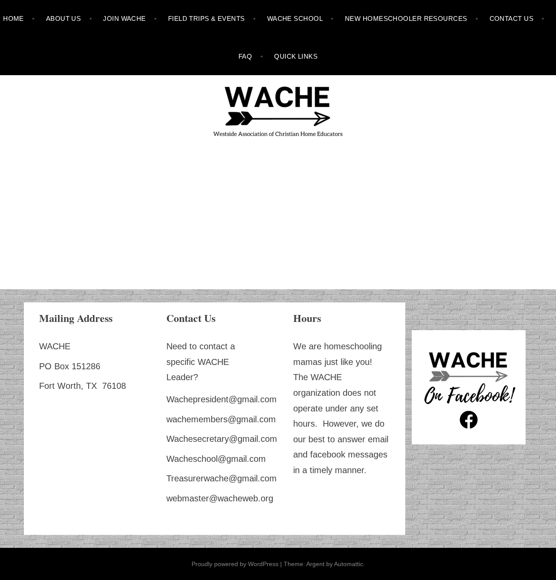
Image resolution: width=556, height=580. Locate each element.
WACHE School (295, 18)
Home (13, 18)
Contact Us (512, 18)
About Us (63, 18)
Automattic (348, 563)
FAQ (245, 56)
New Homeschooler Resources (406, 18)
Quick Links (296, 56)
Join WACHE (124, 18)
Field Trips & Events (206, 18)
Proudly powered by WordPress (235, 563)
